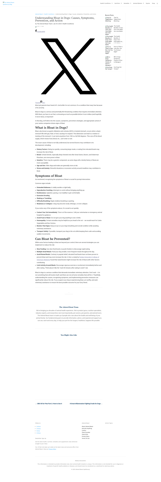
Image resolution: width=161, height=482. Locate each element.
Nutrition (117, 3)
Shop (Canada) (86, 432)
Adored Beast (39, 14)
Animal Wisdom (137, 3)
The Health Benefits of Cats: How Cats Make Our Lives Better (68, 357)
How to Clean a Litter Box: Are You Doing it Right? (69, 386)
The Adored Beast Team (44, 24)
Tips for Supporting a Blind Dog (68, 342)
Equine (148, 3)
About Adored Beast (87, 426)
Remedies (126, 3)
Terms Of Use (85, 438)
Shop (153, 3)
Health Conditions (105, 3)
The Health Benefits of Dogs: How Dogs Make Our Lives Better (69, 371)
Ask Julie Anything (87, 428)
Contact (84, 430)
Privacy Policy (85, 436)
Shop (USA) (85, 434)
